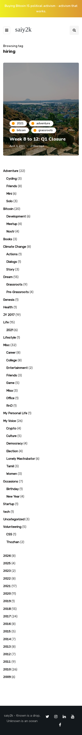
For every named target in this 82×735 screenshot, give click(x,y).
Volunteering (12, 527)
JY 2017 (9, 315)
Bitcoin (8, 209)
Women (11, 474)
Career (11, 352)
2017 (7, 616)
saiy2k (23, 29)
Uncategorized (14, 519)
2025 (7, 563)
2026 (7, 556)
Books (7, 239)
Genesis (9, 300)
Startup (8, 504)
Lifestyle (9, 337)
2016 (7, 624)
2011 (7, 662)
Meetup (11, 224)
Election (12, 451)
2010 (7, 669)
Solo (9, 201)
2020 (7, 594)
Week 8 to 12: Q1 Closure (37, 139)
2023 (7, 571)
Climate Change (14, 247)
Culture (11, 436)
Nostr (10, 231)
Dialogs (11, 262)
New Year (13, 496)
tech (6, 512)
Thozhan (12, 542)
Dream (8, 277)
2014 (7, 639)
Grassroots (14, 284)
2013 (7, 647)
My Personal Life (15, 413)
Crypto (11, 428)
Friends (11, 186)
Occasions (10, 481)
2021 (9, 330)
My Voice (9, 421)
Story (10, 269)
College (11, 360)
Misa (9, 390)
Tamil (10, 466)
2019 (7, 601)
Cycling (11, 178)
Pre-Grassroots (17, 292)
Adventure (10, 171)
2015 (7, 631)
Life (6, 322)
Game (10, 383)
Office (10, 398)
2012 (7, 654)
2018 (7, 609)
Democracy (14, 443)
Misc (6, 345)
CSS (9, 534)
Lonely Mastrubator (20, 459)
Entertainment (17, 368)
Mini (9, 193)
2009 (7, 677)
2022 (7, 578)
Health (8, 307)
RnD (9, 405)
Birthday (12, 489)
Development (16, 216)
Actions (12, 254)
